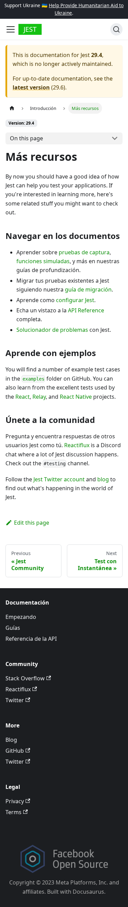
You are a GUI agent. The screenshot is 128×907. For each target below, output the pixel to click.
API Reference (86, 310)
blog (103, 479)
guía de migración (88, 289)
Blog (11, 739)
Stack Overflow (25, 678)
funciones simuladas (43, 261)
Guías (12, 628)
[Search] (116, 29)
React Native (76, 396)
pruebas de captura (84, 252)
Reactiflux (76, 445)
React (22, 396)
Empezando (20, 617)
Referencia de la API (31, 638)
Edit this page (31, 522)
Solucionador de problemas (52, 330)
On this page (26, 138)
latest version (31, 87)
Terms (13, 812)
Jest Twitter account (59, 479)
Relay (39, 396)
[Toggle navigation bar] (10, 29)
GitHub (14, 750)
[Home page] (11, 108)
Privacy (14, 801)
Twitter (14, 700)
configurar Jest (75, 300)
